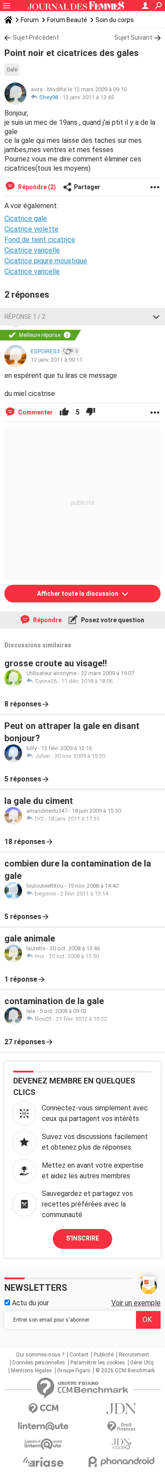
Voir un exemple (136, 1303)
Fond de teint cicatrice (39, 239)
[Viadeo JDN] (122, 1444)
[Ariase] (43, 1462)
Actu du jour (29, 1303)
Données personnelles (38, 1363)
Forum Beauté (67, 19)
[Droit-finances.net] (122, 1426)
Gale (12, 70)
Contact (79, 1355)
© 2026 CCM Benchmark (125, 1370)
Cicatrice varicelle (32, 250)
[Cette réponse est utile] (64, 412)
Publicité (104, 1355)
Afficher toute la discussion (78, 593)
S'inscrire (82, 1238)
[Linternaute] (43, 1426)
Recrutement (134, 1355)
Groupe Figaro (73, 1370)
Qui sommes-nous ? (40, 1355)
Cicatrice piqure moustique (45, 261)
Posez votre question (112, 620)
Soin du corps (114, 19)
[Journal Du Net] (122, 1408)
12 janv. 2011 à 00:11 (56, 359)
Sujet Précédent (36, 37)
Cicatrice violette (31, 229)
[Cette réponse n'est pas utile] (90, 412)
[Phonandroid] (122, 1461)
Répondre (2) (36, 187)
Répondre (47, 620)
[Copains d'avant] (43, 1444)
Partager (87, 187)
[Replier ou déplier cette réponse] (156, 317)
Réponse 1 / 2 (24, 316)
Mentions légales (31, 1370)
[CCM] (43, 1408)
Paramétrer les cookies (97, 1363)
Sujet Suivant (133, 37)
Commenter (35, 412)
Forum (30, 19)
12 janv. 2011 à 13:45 (88, 97)
